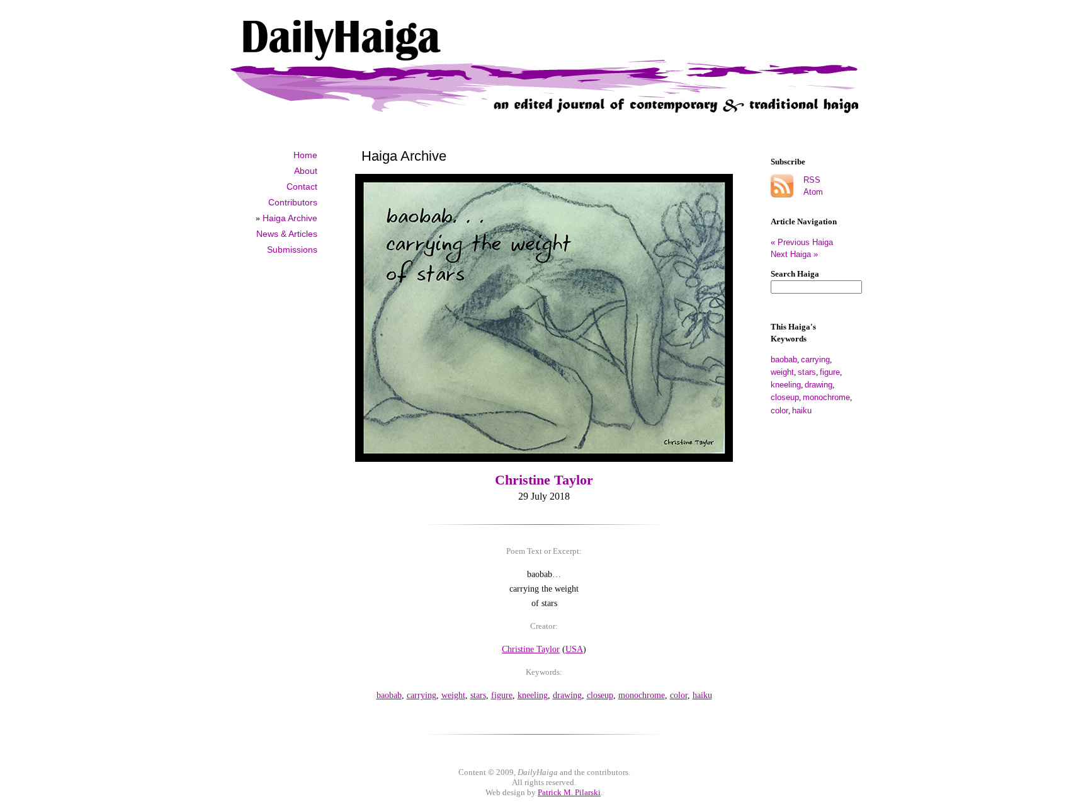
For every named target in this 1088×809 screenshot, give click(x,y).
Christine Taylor (544, 480)
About (305, 171)
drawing (818, 384)
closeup (785, 397)
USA (574, 649)
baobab (784, 359)
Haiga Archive (290, 218)
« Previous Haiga (807, 242)
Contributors (292, 202)
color (779, 410)
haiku (802, 410)
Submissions (292, 249)
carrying (815, 359)
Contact (301, 186)
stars (807, 372)
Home (305, 155)
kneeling (786, 384)
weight (782, 372)
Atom (813, 192)
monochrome (826, 397)
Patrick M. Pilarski (569, 792)
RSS (811, 180)
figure (830, 372)
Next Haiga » (794, 254)
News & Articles (286, 234)
